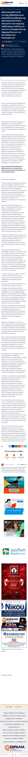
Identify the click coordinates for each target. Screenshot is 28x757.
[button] (20, 3)
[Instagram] (24, 465)
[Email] (15, 754)
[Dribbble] (26, 465)
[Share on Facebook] (9, 754)
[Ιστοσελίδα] (17, 465)
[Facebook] (19, 465)
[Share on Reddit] (9, 42)
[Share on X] (5, 42)
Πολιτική (5, 9)
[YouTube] (22, 465)
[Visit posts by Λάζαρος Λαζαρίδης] (2, 45)
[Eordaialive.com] (7, 3)
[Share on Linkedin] (7, 42)
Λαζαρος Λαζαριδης (8, 464)
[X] (20, 465)
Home (2, 9)
